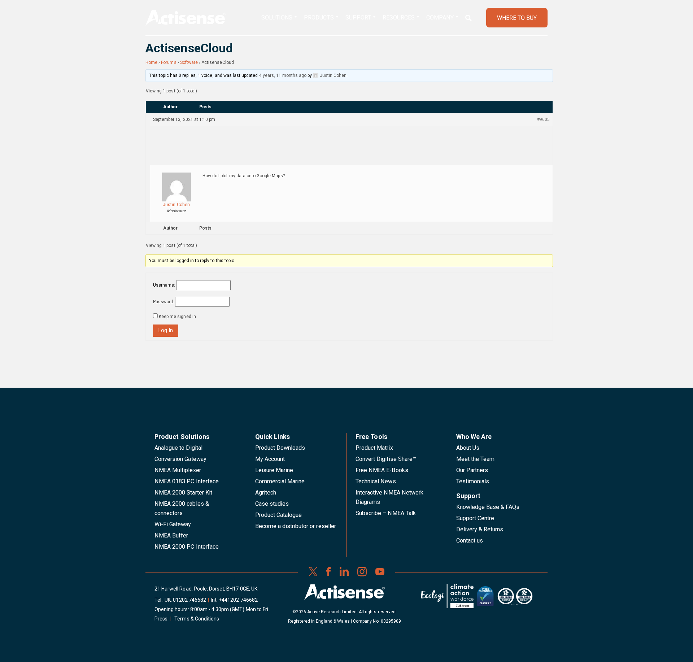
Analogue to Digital (178, 447)
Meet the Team (475, 459)
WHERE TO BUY (517, 17)
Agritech (265, 492)
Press (160, 619)
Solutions (276, 17)
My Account (270, 459)
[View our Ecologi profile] (447, 599)
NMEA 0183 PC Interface (186, 481)
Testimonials (472, 481)
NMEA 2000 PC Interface (186, 546)
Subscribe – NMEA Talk (386, 513)
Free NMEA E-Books (382, 470)
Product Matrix (374, 447)
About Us (467, 447)
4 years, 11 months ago (282, 75)
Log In (165, 330)
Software (189, 62)
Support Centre (475, 518)
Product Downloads (280, 447)
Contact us (469, 540)
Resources (399, 17)
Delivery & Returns (480, 529)
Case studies (272, 503)
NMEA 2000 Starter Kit (183, 492)
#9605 (543, 119)
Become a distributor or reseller (295, 526)
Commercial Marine (280, 481)
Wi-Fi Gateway (172, 524)
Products (319, 17)
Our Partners (472, 470)
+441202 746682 (238, 600)
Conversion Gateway (180, 459)
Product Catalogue (278, 514)
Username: (164, 285)
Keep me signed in (177, 316)
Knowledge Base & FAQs (488, 507)
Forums (168, 62)
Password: (163, 301)
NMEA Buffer (171, 535)
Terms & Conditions (196, 619)
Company (439, 17)
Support (358, 17)
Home (151, 62)
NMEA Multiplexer (177, 470)
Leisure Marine (274, 470)
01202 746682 (189, 600)
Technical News (376, 481)
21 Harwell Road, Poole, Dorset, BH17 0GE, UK (205, 589)
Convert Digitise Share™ (386, 459)
